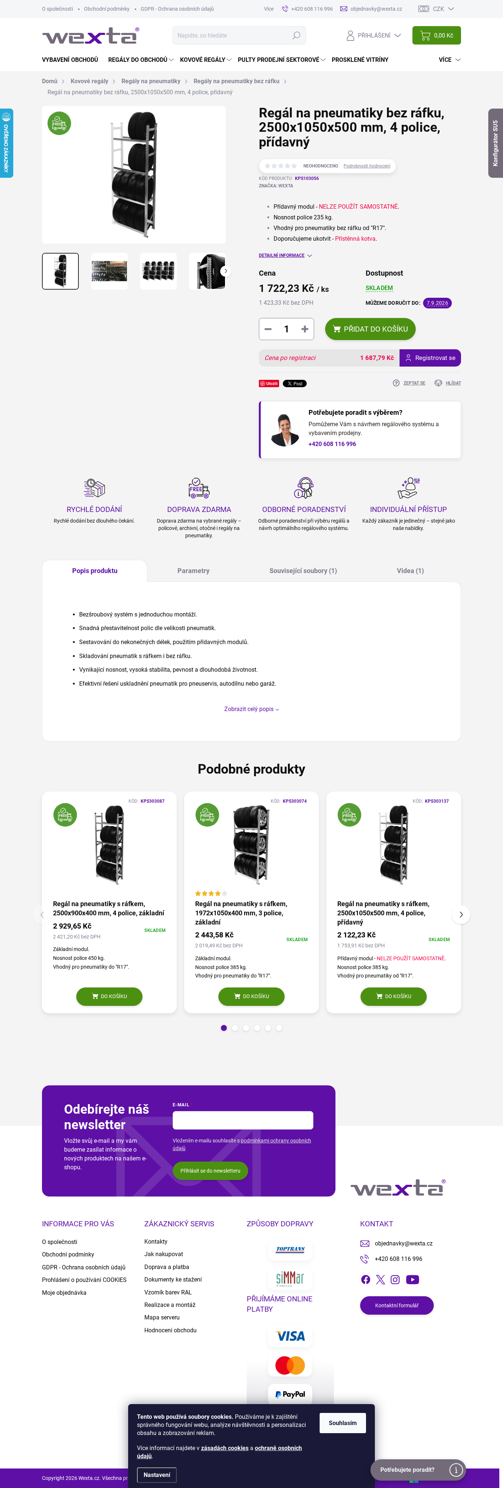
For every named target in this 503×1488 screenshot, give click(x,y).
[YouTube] (412, 1278)
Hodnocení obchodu (170, 1330)
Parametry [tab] (193, 571)
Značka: (276, 185)
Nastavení (157, 1474)
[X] (380, 1278)
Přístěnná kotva (355, 238)
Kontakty (156, 1241)
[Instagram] (395, 1278)
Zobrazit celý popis (249, 709)
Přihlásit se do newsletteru (210, 1171)
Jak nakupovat (163, 1254)
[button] (223, 1028)
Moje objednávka (64, 1292)
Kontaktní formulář (397, 1305)
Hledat (296, 35)
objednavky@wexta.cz (404, 1243)
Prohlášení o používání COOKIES (84, 1279)
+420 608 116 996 (332, 444)
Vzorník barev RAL (168, 1292)
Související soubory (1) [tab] (303, 571)
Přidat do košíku (376, 329)
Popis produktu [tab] (94, 571)
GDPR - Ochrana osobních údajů (177, 9)
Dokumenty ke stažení (173, 1279)
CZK (438, 9)
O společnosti (57, 9)
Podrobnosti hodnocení (367, 166)
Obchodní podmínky (107, 9)
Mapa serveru (162, 1317)
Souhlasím (343, 1423)
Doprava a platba (166, 1266)
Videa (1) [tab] (410, 571)
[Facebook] (365, 1278)
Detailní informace (282, 255)
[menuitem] (73, 60)
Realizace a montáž (170, 1304)
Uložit (272, 383)
